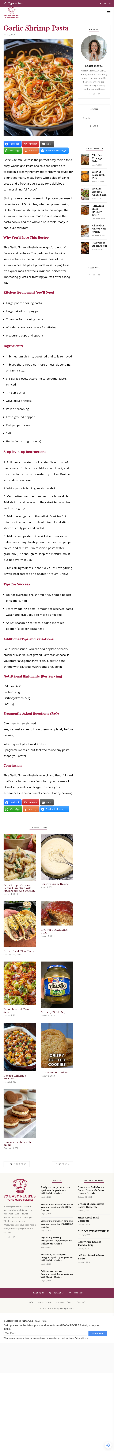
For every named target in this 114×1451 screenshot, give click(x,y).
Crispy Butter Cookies (54, 1072)
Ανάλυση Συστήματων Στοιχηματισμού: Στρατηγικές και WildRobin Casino (57, 1274)
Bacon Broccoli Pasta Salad (17, 1010)
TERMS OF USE (45, 1302)
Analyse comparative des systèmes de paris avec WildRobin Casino (55, 1190)
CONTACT (81, 1302)
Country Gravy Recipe (55, 884)
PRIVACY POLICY (64, 1302)
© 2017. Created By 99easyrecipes (57, 1308)
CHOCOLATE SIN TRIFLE (93, 1231)
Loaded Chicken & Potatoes (15, 1077)
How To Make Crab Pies (98, 175)
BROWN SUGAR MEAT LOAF (55, 931)
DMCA (31, 1302)
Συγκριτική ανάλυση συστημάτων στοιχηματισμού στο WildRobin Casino (57, 1207)
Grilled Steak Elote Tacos (19, 951)
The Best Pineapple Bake (98, 158)
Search (94, 126)
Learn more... (94, 65)
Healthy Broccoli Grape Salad (99, 191)
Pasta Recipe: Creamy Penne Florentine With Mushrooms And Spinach (19, 888)
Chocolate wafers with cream (17, 1143)
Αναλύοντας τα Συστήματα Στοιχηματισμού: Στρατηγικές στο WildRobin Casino (57, 1257)
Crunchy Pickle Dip (53, 1012)
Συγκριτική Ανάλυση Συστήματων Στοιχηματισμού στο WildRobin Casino (57, 1240)
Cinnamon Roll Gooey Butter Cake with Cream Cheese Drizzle (91, 1190)
